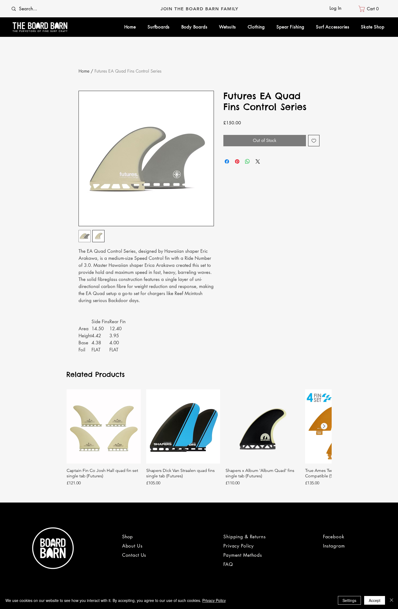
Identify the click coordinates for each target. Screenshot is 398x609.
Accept (374, 600)
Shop (127, 537)
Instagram (334, 546)
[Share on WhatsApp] (247, 161)
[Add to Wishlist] (313, 140)
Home (84, 71)
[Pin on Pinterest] (237, 161)
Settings (349, 600)
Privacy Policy (238, 546)
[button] (370, 9)
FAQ (228, 564)
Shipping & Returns (244, 537)
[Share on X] (258, 161)
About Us (133, 546)
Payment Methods (242, 555)
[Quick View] (104, 426)
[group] (199, 438)
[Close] (391, 600)
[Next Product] (324, 426)
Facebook (333, 537)
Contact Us (134, 555)
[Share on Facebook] (227, 161)
